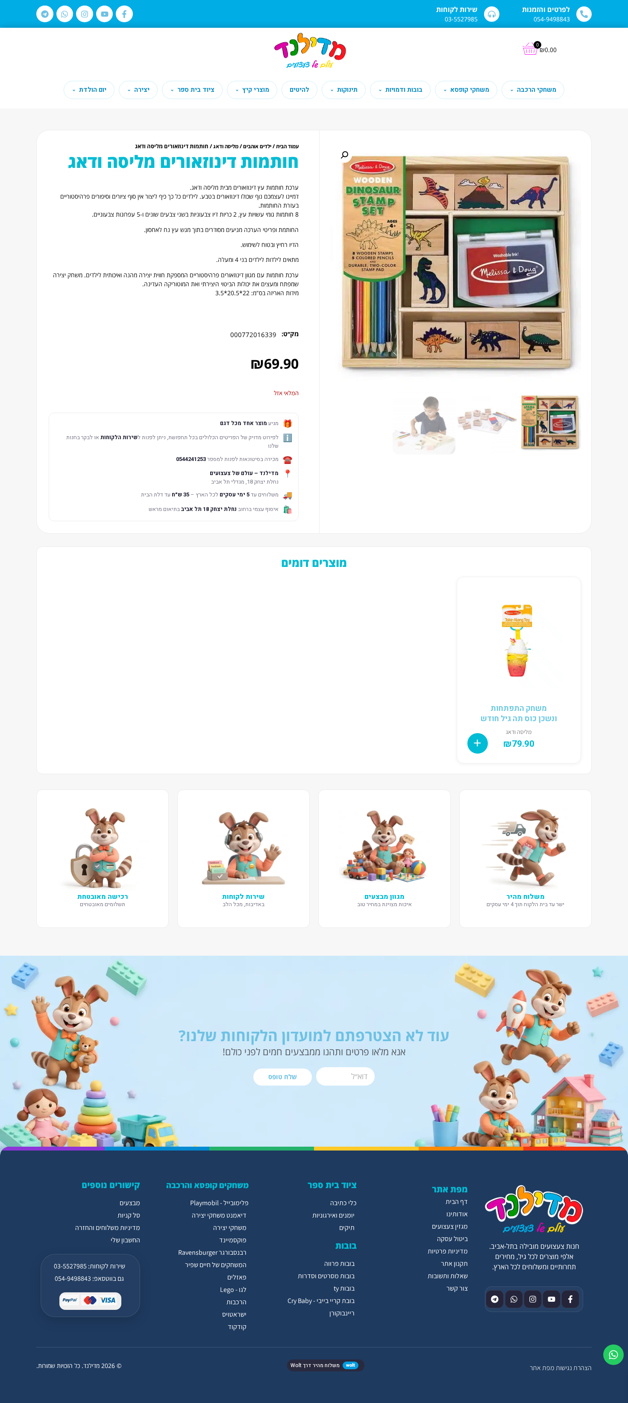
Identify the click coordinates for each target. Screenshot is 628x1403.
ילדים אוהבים (257, 146)
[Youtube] (104, 14)
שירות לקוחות (457, 9)
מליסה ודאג (225, 146)
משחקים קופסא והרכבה (207, 1185)
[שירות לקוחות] (491, 14)
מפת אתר (542, 1367)
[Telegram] (44, 14)
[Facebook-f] (124, 14)
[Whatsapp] (64, 14)
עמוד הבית (287, 146)
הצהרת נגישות (574, 1367)
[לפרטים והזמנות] (584, 14)
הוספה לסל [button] (477, 743)
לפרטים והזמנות (546, 9)
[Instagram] (84, 14)
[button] (344, 155)
